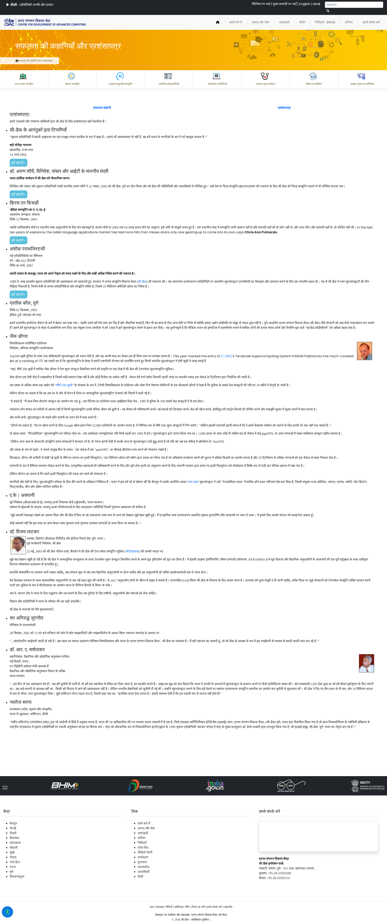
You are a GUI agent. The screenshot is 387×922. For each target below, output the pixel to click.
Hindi (316, 4)
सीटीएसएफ (132, 551)
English (304, 4)
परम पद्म (193, 482)
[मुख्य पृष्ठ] (217, 22)
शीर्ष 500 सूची (64, 385)
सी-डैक (142, 281)
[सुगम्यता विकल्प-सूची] (7, 912)
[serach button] (328, 11)
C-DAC (226, 356)
